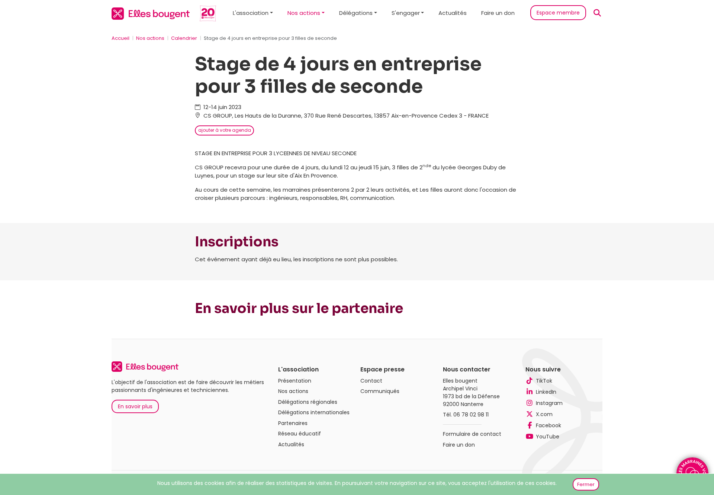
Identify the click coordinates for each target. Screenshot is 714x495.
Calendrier (184, 38)
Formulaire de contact (472, 434)
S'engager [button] (406, 13)
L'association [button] (250, 13)
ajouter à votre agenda (224, 130)
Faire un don (498, 13)
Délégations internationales (314, 412)
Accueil (120, 38)
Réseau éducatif (299, 433)
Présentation (294, 380)
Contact (371, 380)
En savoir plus (135, 406)
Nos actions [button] (303, 13)
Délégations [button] (356, 13)
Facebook (548, 425)
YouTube (547, 436)
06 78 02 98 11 (471, 414)
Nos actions (150, 38)
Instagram (549, 403)
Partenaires (293, 423)
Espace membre (558, 12)
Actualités (452, 13)
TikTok (544, 380)
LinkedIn (546, 392)
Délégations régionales (307, 402)
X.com (544, 414)
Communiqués (379, 391)
